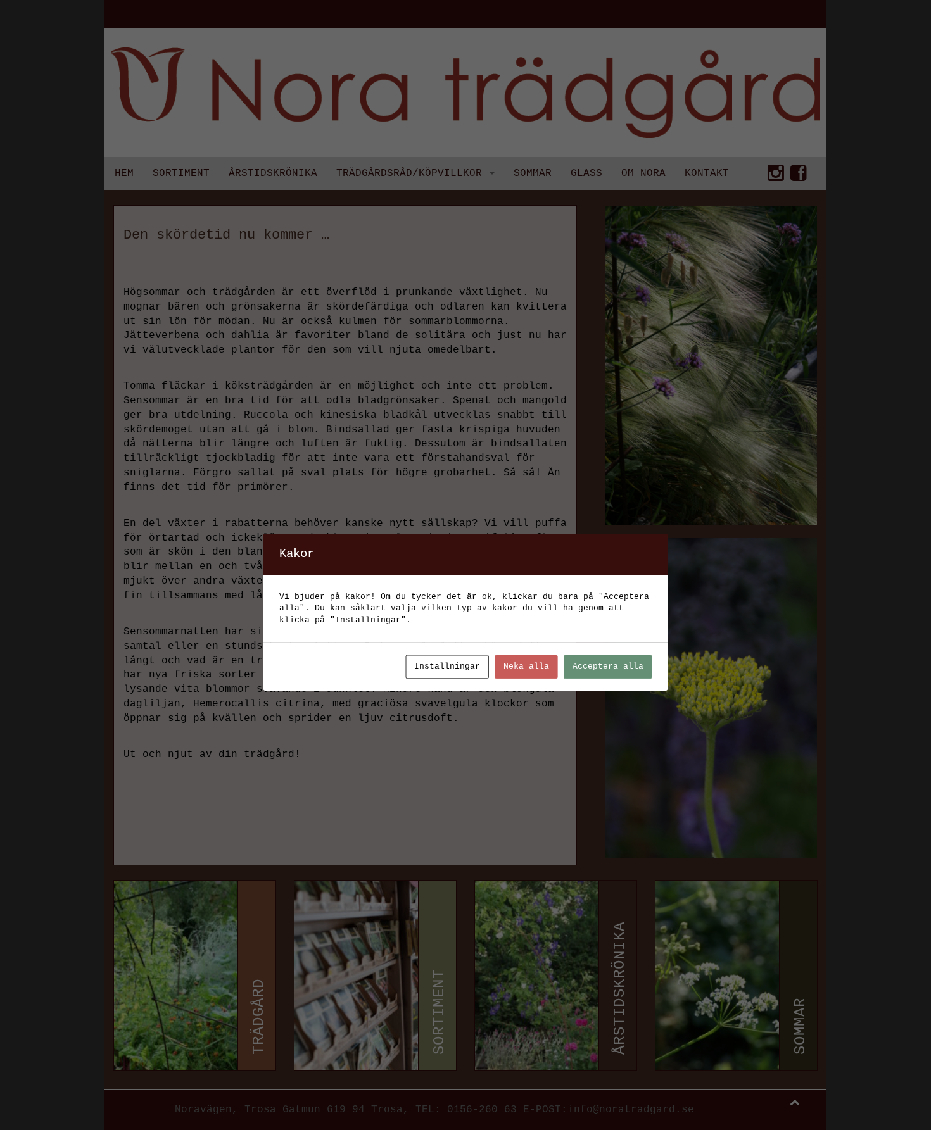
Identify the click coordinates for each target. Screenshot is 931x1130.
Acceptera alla (608, 666)
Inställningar (447, 666)
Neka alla (526, 666)
